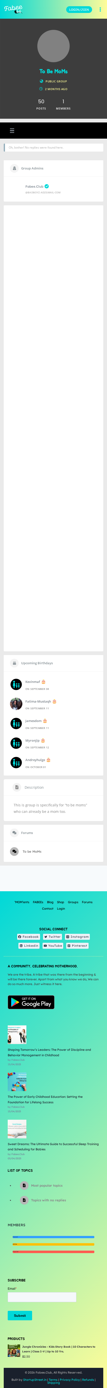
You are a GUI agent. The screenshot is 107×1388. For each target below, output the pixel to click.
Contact (48, 908)
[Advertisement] (53, 428)
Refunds (88, 1380)
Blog (50, 902)
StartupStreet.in (35, 1380)
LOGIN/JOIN (79, 9)
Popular (15, 1252)
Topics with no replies (48, 1200)
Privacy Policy (70, 1380)
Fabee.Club (34, 186)
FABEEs (38, 902)
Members (16, 1225)
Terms (53, 1380)
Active (15, 1244)
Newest (15, 1237)
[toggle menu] (11, 130)
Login (61, 908)
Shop (60, 902)
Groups (73, 902)
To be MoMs (31, 851)
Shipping (53, 1383)
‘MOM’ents (21, 902)
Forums (87, 902)
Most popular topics (46, 1185)
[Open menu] (100, 9)
